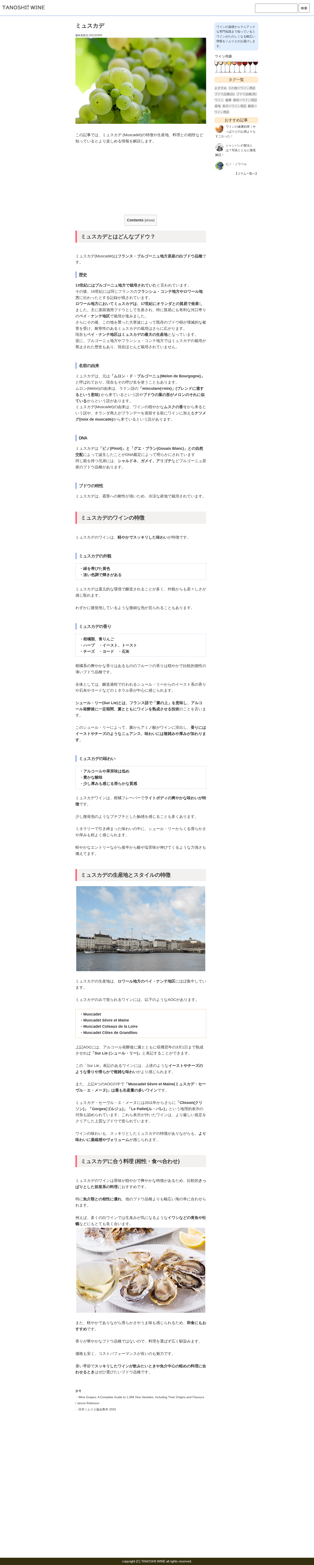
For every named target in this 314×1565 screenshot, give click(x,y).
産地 (218, 106)
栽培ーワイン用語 (245, 100)
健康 (228, 100)
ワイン (219, 100)
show (149, 220)
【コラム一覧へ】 (246, 173)
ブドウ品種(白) (225, 94)
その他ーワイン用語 (241, 88)
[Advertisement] (140, 181)
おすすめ (221, 88)
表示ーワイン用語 (234, 106)
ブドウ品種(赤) (246, 94)
